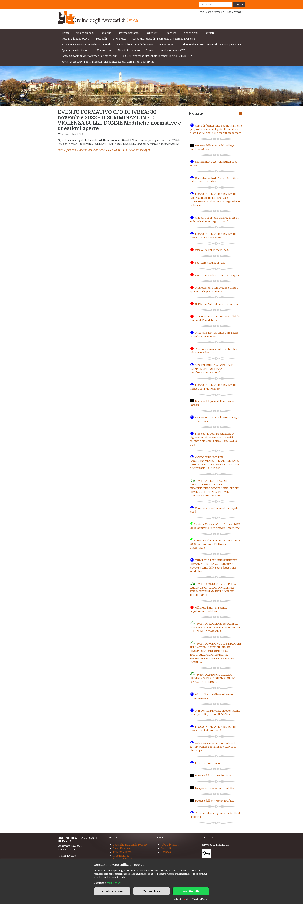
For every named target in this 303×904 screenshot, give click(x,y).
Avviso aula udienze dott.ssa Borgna (217, 275)
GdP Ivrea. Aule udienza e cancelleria (217, 303)
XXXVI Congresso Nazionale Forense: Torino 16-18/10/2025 (158, 56)
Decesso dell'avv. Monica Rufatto (214, 800)
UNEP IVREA (166, 44)
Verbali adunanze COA (75, 38)
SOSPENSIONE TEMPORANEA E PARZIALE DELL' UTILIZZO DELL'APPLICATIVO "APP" (211, 369)
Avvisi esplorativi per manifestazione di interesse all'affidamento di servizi (108, 61)
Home (65, 32)
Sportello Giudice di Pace (210, 262)
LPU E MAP (119, 38)
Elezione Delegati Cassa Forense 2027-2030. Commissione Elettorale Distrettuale (215, 544)
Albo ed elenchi (84, 32)
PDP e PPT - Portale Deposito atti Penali (86, 44)
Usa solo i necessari (112, 891)
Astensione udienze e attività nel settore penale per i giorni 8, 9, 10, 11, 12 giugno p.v (213, 747)
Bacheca (171, 32)
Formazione (104, 50)
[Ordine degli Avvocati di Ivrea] (98, 17)
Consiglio (106, 32)
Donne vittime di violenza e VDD (165, 50)
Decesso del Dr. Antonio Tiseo (213, 775)
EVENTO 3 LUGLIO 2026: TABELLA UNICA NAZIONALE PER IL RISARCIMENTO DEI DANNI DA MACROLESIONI (215, 627)
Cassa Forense (121, 848)
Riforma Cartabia (128, 32)
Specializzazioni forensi (76, 50)
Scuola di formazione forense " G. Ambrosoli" (89, 56)
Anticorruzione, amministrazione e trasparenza (209, 44)
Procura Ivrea (121, 855)
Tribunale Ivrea (122, 852)
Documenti (151, 32)
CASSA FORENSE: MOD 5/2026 (213, 250)
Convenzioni (190, 32)
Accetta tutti (191, 891)
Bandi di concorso (129, 50)
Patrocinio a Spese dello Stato (135, 44)
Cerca (239, 4)
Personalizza (151, 891)
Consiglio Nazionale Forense (130, 844)
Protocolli (101, 38)
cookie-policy (113, 883)
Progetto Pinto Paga (207, 762)
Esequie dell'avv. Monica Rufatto (214, 788)
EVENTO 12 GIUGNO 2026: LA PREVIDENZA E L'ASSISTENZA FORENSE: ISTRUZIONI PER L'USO (214, 678)
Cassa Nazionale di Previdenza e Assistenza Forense (163, 38)
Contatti (209, 32)
